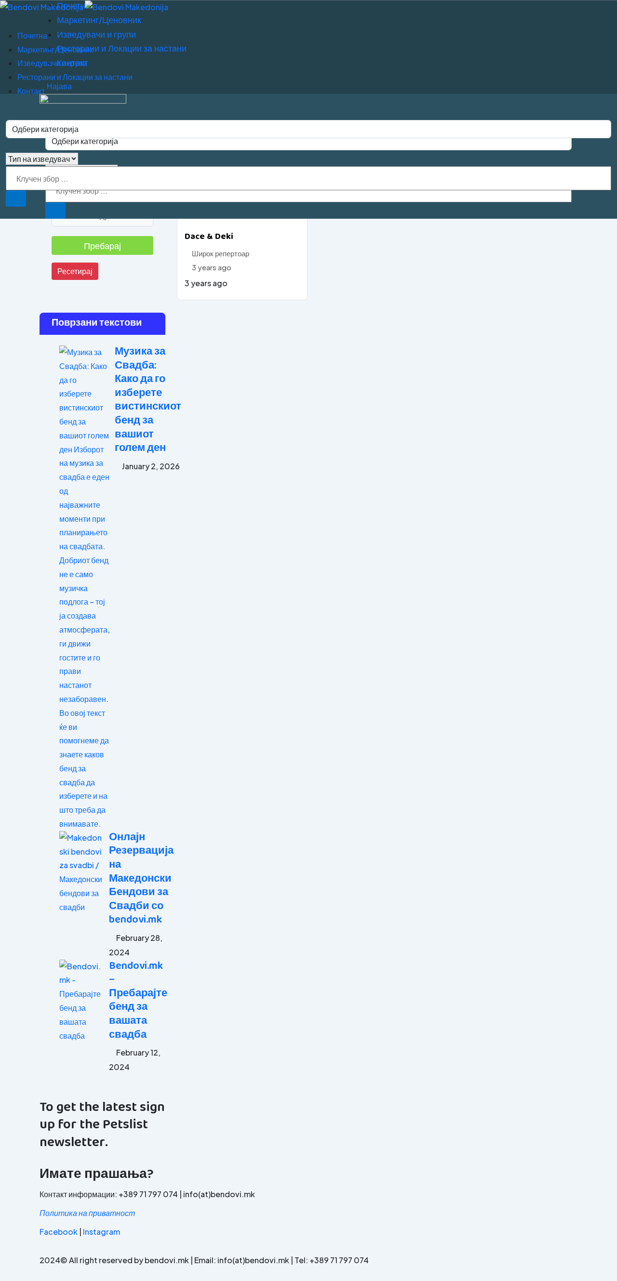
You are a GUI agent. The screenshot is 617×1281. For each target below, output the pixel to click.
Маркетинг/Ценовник (55, 49)
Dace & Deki (209, 237)
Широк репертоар (220, 253)
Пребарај (102, 245)
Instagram (101, 1232)
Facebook (59, 1232)
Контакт (31, 91)
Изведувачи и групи (52, 63)
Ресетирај (75, 271)
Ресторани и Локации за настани (75, 77)
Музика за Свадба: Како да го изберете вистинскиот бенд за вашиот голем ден (148, 400)
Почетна (32, 35)
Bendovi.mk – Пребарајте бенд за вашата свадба (138, 1000)
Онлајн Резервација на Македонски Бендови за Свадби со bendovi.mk (141, 879)
